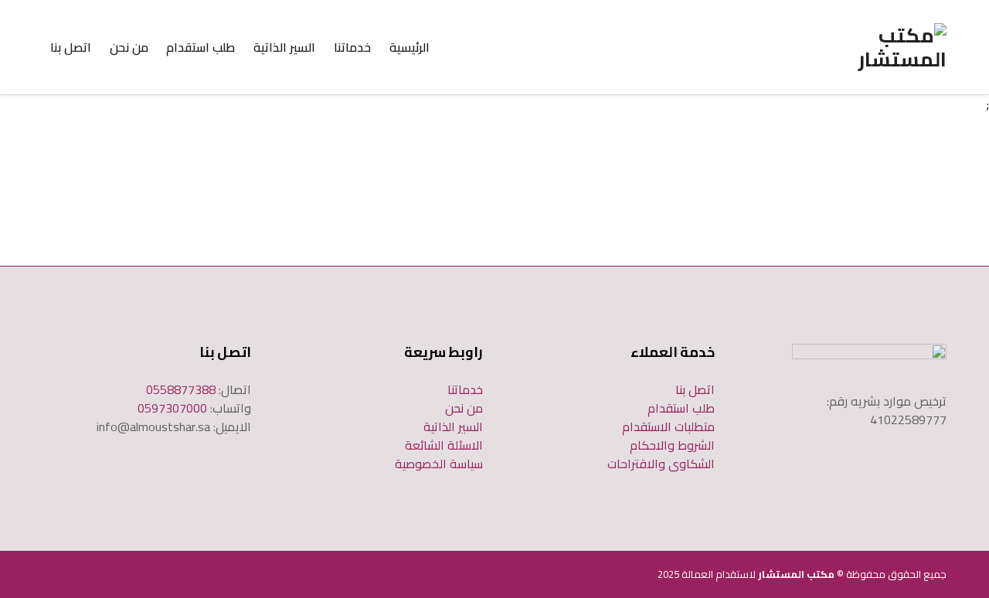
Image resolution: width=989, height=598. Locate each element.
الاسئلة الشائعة (444, 445)
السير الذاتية (284, 47)
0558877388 (181, 389)
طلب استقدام (200, 47)
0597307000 (172, 408)
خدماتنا (352, 47)
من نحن (129, 47)
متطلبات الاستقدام (668, 426)
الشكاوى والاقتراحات (661, 463)
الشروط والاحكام (672, 445)
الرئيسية (409, 47)
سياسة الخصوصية (439, 463)
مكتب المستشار (796, 574)
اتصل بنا (70, 47)
